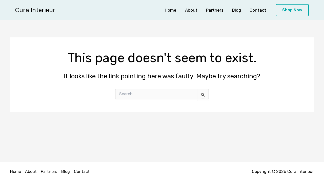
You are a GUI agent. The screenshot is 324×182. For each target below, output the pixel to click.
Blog (236, 10)
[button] (292, 10)
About (191, 10)
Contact (258, 10)
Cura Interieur (35, 10)
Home (170, 10)
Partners (215, 10)
